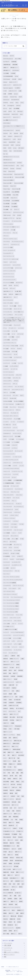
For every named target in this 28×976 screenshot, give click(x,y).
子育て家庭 (16, 728)
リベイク (20, 623)
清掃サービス (17, 813)
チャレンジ (20, 407)
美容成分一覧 (19, 857)
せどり (21, 395)
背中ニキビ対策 (7, 869)
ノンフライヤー (7, 456)
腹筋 (5, 875)
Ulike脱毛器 (6, 206)
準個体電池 (15, 816)
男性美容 (20, 837)
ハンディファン (7, 474)
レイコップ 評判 (17, 638)
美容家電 (6, 857)
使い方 (17, 667)
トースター (6, 421)
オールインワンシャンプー (10, 279)
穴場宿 (17, 843)
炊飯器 (21, 819)
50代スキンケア (13, 90)
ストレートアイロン (8, 386)
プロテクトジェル (8, 512)
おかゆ (10, 285)
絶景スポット (18, 851)
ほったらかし (13, 541)
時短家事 (6, 790)
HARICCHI (15, 114)
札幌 (23, 796)
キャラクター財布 (8, 309)
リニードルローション (9, 614)
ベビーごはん (14, 527)
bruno (11, 102)
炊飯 (16, 819)
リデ (19, 588)
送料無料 (10, 898)
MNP (12, 145)
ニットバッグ (7, 448)
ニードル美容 (7, 445)
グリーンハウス (18, 314)
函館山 (17, 690)
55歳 (20, 90)
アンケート (6, 244)
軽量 (15, 895)
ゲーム (5, 328)
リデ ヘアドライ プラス (9, 591)
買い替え (13, 889)
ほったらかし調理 (8, 544)
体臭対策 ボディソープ (9, 664)
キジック (6, 306)
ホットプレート (17, 544)
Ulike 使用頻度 (15, 191)
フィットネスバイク (8, 489)
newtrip (18, 145)
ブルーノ (14, 500)
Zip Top (18, 218)
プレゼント (18, 503)
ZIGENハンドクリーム (9, 218)
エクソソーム (18, 268)
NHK (5, 148)
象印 (23, 884)
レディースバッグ (8, 644)
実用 (10, 737)
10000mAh (16, 70)
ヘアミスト (6, 524)
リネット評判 (7, 623)
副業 (15, 693)
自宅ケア (17, 875)
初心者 (5, 693)
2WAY (19, 79)
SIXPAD (19, 162)
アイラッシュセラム (8, 224)
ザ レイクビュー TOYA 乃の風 (11, 345)
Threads (18, 168)
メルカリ (12, 559)
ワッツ (5, 652)
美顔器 (10, 863)
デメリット (6, 413)
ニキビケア (14, 445)
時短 (20, 787)
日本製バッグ (7, 787)
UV (11, 209)
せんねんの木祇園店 (18, 401)
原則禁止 (12, 708)
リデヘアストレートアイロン (10, 594)
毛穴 (15, 808)
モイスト (13, 568)
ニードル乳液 (7, 442)
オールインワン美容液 (9, 282)
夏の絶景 (6, 720)
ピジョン (14, 477)
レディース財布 (17, 644)
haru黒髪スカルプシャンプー (10, 120)
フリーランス (16, 497)
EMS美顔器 (16, 108)
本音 (18, 796)
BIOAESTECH (15, 99)
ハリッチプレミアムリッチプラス (11, 468)
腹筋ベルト (10, 875)
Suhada (12, 168)
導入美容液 (21, 755)
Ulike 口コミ (14, 197)
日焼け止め (14, 787)
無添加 (5, 822)
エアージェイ (13, 262)
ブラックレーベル (15, 492)
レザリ (13, 641)
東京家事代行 (7, 802)
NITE (9, 148)
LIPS (14, 139)
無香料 (17, 822)
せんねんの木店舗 (8, 401)
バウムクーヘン (7, 462)
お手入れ (11, 294)
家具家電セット (7, 749)
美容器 (16, 854)
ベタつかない (14, 524)
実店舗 (5, 737)
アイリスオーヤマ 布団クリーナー (11, 227)
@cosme (6, 55)
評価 (10, 884)
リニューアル (19, 614)
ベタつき (21, 524)
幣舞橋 (5, 764)
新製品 (17, 781)
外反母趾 (12, 720)
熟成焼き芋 (11, 825)
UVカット (16, 209)
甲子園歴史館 (7, 834)
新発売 (12, 781)
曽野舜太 (6, 793)
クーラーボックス (8, 311)
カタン (16, 303)
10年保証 (13, 73)
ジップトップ (7, 363)
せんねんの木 (13, 398)
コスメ (17, 337)
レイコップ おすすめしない (17, 632)
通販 (21, 898)
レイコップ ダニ (7, 635)
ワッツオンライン (13, 652)
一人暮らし (6, 655)
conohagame (10, 105)
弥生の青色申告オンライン (10, 770)
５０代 (5, 90)
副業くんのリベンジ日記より (14, 952)
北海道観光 (18, 702)
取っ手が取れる (19, 708)
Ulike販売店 (14, 206)
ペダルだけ (6, 527)
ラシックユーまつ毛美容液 (10, 582)
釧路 (16, 904)
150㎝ (16, 76)
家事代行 (15, 737)
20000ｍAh (7, 79)
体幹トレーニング (15, 661)
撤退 (5, 778)
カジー (15, 297)
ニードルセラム (19, 439)
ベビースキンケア (8, 530)
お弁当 (5, 294)
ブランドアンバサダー (9, 495)
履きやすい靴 (12, 758)
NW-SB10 (21, 148)
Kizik (21, 133)
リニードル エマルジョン (16, 597)
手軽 (9, 772)
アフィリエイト (7, 232)
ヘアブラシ (15, 521)
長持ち (13, 910)
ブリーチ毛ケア (7, 497)
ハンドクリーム (14, 947)
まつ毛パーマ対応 (15, 553)
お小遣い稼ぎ (18, 291)
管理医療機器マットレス (9, 846)
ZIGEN (19, 215)
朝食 (16, 793)
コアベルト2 (20, 334)
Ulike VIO (13, 186)
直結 (22, 840)
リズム (5, 588)
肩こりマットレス (8, 866)
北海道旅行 (11, 702)
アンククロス (7, 241)
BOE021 (6, 102)
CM (4, 105)
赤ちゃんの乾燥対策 (8, 892)
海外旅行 (18, 810)
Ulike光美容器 (15, 200)
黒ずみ (20, 933)
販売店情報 (6, 889)
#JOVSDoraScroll (8, 58)
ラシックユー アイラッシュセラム (11, 576)
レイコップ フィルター (18, 635)
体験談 (17, 664)
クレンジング (17, 325)
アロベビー (6, 235)
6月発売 (10, 93)
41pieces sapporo (8, 88)
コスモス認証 (7, 339)
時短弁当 (12, 790)
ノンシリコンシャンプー (9, 453)
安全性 (18, 734)
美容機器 (6, 860)
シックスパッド (17, 357)
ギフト (19, 306)
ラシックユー (7, 573)
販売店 (20, 886)
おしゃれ (6, 288)
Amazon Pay (13, 96)
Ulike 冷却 (15, 194)
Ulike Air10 (11, 171)
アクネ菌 (13, 229)
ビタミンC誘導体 (8, 480)
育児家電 (16, 866)
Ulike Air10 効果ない (9, 180)
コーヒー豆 (14, 331)
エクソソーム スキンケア (9, 270)
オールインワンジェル (9, 276)
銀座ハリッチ (7, 910)
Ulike (5, 171)
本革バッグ (6, 796)
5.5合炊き (17, 88)
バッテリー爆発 (7, 465)
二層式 (22, 658)
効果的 (21, 696)
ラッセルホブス (7, 585)
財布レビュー (7, 886)
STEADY (6, 168)
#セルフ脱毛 (18, 58)
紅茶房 (19, 848)
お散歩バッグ (18, 294)
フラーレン (6, 492)
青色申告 (6, 919)
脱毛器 (12, 872)
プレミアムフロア (8, 506)
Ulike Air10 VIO (18, 174)
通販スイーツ (14, 901)
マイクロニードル (8, 550)
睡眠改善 (6, 843)
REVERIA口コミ (8, 159)
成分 (5, 772)
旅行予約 (13, 784)
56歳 (5, 93)
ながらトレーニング (8, 436)
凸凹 (13, 690)
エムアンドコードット (9, 273)
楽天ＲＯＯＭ (7, 805)
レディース (19, 641)
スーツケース (14, 369)
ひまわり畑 (6, 486)
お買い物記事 (14, 945)
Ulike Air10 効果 (19, 177)
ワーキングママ (17, 650)
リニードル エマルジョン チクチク (12, 600)
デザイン (18, 410)
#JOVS (12, 55)
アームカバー (7, 221)
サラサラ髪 (14, 351)
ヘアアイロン (17, 512)
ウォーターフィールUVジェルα (11, 259)
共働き (5, 685)
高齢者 (10, 930)
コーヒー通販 (7, 334)
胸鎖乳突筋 (6, 872)
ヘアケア (6, 515)
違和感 (20, 901)
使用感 (5, 670)
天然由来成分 (18, 726)
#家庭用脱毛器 (7, 64)
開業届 (5, 913)
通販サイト (6, 901)
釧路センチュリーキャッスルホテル (12, 907)
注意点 (8, 810)
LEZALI (10, 136)
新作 (21, 778)
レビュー (21, 647)
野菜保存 (11, 904)
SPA (18, 165)
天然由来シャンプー (8, 726)
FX (14, 111)
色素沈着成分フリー (14, 878)
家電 (5, 752)
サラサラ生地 (7, 351)
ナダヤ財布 (11, 439)
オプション (12, 288)
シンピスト (6, 369)
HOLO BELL (7, 123)
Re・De (5, 153)
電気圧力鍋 (13, 916)
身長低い (6, 895)
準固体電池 (6, 819)
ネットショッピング (8, 451)
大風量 (12, 723)
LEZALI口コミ (7, 139)
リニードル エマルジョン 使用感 (11, 603)
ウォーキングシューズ (9, 256)
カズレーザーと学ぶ (8, 303)
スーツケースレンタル (9, 375)
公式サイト (18, 682)
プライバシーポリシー (17, 970)
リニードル (6, 597)
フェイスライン (18, 489)
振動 (17, 772)
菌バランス (6, 881)
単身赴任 (6, 708)
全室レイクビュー (8, 679)
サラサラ (19, 348)
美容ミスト (10, 854)
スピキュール (7, 389)
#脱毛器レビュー (14, 67)
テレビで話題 (17, 418)
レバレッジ (14, 647)
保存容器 (21, 670)
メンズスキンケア (16, 562)
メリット (6, 559)
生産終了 (15, 828)
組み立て (11, 851)
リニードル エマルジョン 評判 (11, 611)
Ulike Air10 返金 (18, 183)
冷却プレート (7, 690)
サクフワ (13, 348)
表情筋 (5, 884)
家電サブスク (11, 752)
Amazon (6, 96)
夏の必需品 (12, 717)
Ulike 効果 (6, 197)
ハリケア (15, 465)
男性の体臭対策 (7, 837)
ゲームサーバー (12, 328)
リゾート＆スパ (12, 588)
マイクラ (16, 547)
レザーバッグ (7, 641)
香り (16, 925)
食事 (5, 925)
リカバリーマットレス (18, 585)
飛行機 (19, 922)
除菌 (17, 913)
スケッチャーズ (16, 377)
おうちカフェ (19, 282)
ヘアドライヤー (7, 521)
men (19, 142)
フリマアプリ (7, 500)
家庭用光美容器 (16, 749)
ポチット (6, 541)
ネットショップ (18, 451)
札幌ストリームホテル (9, 799)
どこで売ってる (7, 424)
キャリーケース (17, 309)
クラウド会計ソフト (18, 311)
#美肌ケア (6, 67)
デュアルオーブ (14, 413)
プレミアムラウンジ (18, 506)
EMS (10, 108)
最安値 (11, 793)
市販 (18, 758)
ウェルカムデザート (8, 253)
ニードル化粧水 (15, 442)
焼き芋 (5, 825)
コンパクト (14, 339)
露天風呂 (20, 916)
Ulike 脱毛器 (7, 200)
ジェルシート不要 (8, 357)
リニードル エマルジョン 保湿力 (11, 606)
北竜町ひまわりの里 (13, 705)
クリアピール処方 (8, 325)
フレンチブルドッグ (8, 509)
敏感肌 (9, 778)
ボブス (10, 547)
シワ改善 (6, 366)
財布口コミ (14, 886)
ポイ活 (21, 538)
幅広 (19, 761)
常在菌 (14, 761)
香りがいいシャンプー (9, 927)
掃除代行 (6, 775)
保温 (10, 673)
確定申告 (12, 843)
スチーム (15, 383)
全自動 (15, 679)
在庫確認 (6, 717)
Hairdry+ (20, 111)
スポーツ (6, 392)
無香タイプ (11, 822)
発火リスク (10, 840)
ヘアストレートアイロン (9, 518)
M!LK (19, 139)
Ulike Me (6, 186)
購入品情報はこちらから (16, 10)
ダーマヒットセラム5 (8, 404)
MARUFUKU (12, 142)
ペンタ (19, 533)
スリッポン (15, 395)
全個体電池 (19, 676)
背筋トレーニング (17, 869)
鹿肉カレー (13, 933)
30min (5, 82)
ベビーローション (18, 530)
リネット (6, 617)
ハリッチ (21, 465)
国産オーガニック (14, 714)
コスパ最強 (11, 337)
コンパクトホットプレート (10, 342)
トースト (13, 421)
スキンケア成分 (7, 377)
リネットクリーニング (15, 617)
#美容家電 (15, 64)
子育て (10, 728)
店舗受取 (19, 764)
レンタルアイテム (8, 650)
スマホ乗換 (12, 392)
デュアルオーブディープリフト (11, 415)
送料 (5, 898)
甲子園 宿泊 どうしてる (9, 831)
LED (5, 136)
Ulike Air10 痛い (8, 183)
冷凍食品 (14, 688)
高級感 (5, 930)
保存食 (5, 673)
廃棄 (5, 767)
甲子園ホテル (20, 831)
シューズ (20, 363)
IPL (11, 133)
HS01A (18, 130)
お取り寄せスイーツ (8, 291)
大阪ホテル (6, 723)
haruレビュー (16, 117)
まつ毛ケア (6, 553)
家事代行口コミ (7, 743)
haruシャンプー (7, 117)
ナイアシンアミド (17, 433)
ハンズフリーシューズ (17, 471)
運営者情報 (7, 970)
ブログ (16, 509)
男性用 (14, 837)
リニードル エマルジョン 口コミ (11, 609)
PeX (10, 151)
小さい (5, 758)
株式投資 (14, 802)
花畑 (22, 878)
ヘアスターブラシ (14, 515)
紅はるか (14, 848)
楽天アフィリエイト (14, 954)
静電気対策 (12, 919)
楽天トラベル (15, 805)
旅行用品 (19, 784)
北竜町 (5, 705)
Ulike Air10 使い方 (8, 177)
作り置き (12, 667)
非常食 (18, 919)
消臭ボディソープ (8, 813)
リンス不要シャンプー (9, 626)
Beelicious (6, 99)
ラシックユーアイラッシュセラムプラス (13, 579)
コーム (13, 334)
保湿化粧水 (6, 676)
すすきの (16, 380)
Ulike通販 (6, 209)
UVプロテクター (7, 212)
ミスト (13, 556)
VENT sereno (7, 215)
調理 (18, 884)
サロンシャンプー (8, 354)
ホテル (5, 547)
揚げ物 (11, 775)
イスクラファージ (15, 244)
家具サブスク (7, 746)
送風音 (15, 898)
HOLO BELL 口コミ (9, 130)
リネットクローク (8, 620)
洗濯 (13, 810)
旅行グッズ (6, 784)
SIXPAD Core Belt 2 (9, 165)
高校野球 (18, 927)
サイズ (21, 345)
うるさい (6, 262)
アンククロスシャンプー (17, 241)
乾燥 (18, 655)
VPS (14, 215)
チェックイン (13, 407)
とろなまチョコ (7, 433)
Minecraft (6, 145)
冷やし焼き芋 (7, 688)
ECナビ (5, 108)
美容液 (11, 860)
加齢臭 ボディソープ (8, 696)
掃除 (22, 772)
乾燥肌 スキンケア (14, 658)
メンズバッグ (7, 565)
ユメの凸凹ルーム (9, 5)
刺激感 (10, 693)
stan (22, 165)
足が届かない (18, 892)
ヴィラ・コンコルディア (9, 250)
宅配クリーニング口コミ (9, 734)
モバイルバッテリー (8, 571)
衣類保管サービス (19, 881)
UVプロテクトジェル (18, 212)
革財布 (10, 922)
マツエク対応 (17, 550)
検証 (19, 802)
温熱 (10, 816)
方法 (23, 781)
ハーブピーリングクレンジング (11, 459)
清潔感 (5, 816)
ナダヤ (5, 439)
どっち (14, 424)
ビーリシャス (7, 477)
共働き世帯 (11, 685)
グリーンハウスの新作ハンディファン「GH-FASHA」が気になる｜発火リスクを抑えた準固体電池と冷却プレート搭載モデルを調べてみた (14, 320)
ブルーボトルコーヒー (9, 503)
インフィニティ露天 (8, 247)
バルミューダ (7, 471)
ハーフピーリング (17, 456)
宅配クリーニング (8, 731)
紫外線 (5, 851)
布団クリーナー (7, 761)
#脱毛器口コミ (7, 70)
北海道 (5, 702)
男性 (20, 834)
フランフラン (19, 495)
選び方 (5, 904)
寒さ (9, 755)
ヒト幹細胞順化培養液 (9, 483)
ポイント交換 (7, 538)
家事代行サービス (8, 740)
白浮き (16, 840)
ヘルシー (14, 533)
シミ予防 (14, 363)
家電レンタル (19, 752)
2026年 (14, 79)
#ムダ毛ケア (6, 61)
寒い (5, 755)
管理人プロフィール (10, 971)
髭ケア (15, 930)
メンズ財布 (6, 568)
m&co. (5, 142)
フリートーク (14, 950)
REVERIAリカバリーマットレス (11, 156)
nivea (14, 148)
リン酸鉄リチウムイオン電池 (10, 629)
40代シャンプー (7, 85)
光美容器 (13, 676)
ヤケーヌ (17, 571)
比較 (11, 808)
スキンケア (18, 375)
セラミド (6, 398)
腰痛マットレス (19, 872)
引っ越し (10, 767)
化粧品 (5, 699)
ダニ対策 (6, 407)
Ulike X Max (7, 189)
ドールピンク (20, 421)
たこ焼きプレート (20, 404)
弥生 (15, 767)
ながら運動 (17, 436)
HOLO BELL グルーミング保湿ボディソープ (14, 126)
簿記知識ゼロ (7, 848)
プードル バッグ (14, 486)
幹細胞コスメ (12, 764)
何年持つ (6, 667)
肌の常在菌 (16, 863)
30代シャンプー (13, 82)
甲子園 (20, 828)
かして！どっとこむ (8, 300)
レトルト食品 (7, 647)
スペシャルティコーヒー (17, 389)
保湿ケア (15, 673)
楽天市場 (6, 808)
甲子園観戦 (14, 834)
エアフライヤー (7, 265)
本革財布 (13, 796)
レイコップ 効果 (7, 638)
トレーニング (20, 430)
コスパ (5, 337)
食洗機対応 (10, 925)
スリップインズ (7, 395)
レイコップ (6, 632)
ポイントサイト (14, 535)
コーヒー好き (7, 331)
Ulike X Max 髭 (16, 189)
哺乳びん (6, 714)
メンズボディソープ (16, 565)
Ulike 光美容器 (7, 194)
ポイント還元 (15, 538)
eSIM (5, 111)
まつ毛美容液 (7, 556)
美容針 (5, 863)
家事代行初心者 (17, 740)
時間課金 (18, 790)
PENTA (5, 151)
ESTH (10, 111)
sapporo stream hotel (9, 162)
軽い (11, 895)
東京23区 (18, 799)
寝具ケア (14, 755)
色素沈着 (6, 878)
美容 (5, 854)
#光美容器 (14, 61)
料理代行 (15, 778)
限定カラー (11, 913)
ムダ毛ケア (19, 556)
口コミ (5, 711)
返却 (20, 895)
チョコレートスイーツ (9, 410)
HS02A (6, 133)
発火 (5, 840)
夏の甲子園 (19, 717)
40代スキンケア (17, 85)
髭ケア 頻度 (6, 933)
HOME (2, 966)
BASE (20, 96)
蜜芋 (12, 881)
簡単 (18, 846)
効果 (16, 696)
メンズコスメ (7, 562)
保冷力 (10, 670)
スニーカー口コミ (19, 386)
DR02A (18, 105)
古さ (19, 711)
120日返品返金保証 (8, 76)
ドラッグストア (7, 427)
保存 (15, 670)
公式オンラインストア (9, 682)
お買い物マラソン (8, 297)
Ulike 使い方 (7, 191)
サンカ (15, 354)
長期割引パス (20, 910)
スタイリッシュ (7, 383)
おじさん (16, 285)
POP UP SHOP (18, 151)
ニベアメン (14, 448)
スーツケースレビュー (9, 372)
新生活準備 (6, 781)
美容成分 (12, 857)
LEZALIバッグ (18, 136)
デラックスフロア (8, 418)
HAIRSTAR (7, 114)
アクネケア (6, 229)
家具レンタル (15, 746)
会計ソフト (6, 661)
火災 (12, 819)
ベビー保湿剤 (7, 533)
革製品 (5, 922)
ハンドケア (15, 474)
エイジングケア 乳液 (8, 268)
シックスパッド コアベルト (10, 360)
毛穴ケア (21, 808)
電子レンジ (6, 916)
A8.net (16, 93)
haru (21, 114)
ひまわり (18, 483)
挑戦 (13, 772)
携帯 (21, 775)
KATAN (16, 133)
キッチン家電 (13, 306)
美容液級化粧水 (18, 860)
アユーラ (15, 232)
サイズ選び (6, 348)
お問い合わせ (20, 971)
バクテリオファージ (17, 462)
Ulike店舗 (14, 203)
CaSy (17, 102)
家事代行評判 (16, 743)
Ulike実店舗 (6, 203)
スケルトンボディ (8, 380)
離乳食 (22, 913)
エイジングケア (16, 265)
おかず (5, 285)
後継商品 (20, 770)
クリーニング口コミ (8, 314)
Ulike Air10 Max (8, 174)
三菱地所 (13, 655)
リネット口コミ (17, 620)
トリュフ (15, 427)
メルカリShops (20, 559)
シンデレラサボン (14, 366)
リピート (14, 623)
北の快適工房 (17, 699)
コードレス (20, 328)
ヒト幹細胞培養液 (18, 480)
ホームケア (6, 535)
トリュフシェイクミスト (9, 430)
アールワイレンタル (16, 221)
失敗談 (5, 728)
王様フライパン (7, 828)
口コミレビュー (12, 711)
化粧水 (10, 699)
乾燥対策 (6, 658)
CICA (22, 102)
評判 (14, 884)
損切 (16, 775)
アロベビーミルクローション (10, 238)
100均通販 (6, 73)
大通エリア (18, 720)
